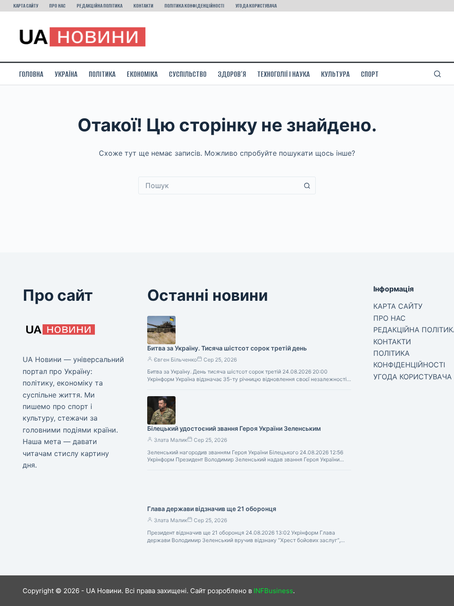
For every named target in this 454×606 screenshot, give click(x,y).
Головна (31, 74)
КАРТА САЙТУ (25, 5)
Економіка (142, 74)
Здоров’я (232, 74)
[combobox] (218, 185)
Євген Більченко (175, 359)
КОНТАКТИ (143, 5)
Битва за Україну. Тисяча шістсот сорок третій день (227, 348)
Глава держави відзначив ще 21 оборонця (211, 508)
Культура (335, 74)
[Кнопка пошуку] (306, 185)
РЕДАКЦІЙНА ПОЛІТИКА (99, 5)
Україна (66, 74)
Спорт (370, 74)
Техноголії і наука (283, 74)
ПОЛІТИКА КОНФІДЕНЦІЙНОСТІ (194, 5)
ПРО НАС (57, 5)
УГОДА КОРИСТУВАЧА (256, 5)
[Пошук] (437, 74)
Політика (102, 74)
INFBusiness (273, 590)
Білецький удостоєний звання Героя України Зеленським (234, 428)
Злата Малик (170, 440)
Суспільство (188, 74)
